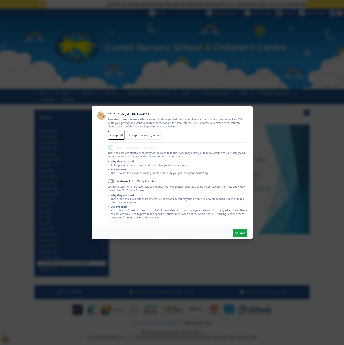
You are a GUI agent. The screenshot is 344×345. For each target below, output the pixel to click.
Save (241, 233)
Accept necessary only (144, 135)
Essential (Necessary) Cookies (136, 148)
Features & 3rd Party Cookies (136, 181)
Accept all (116, 135)
